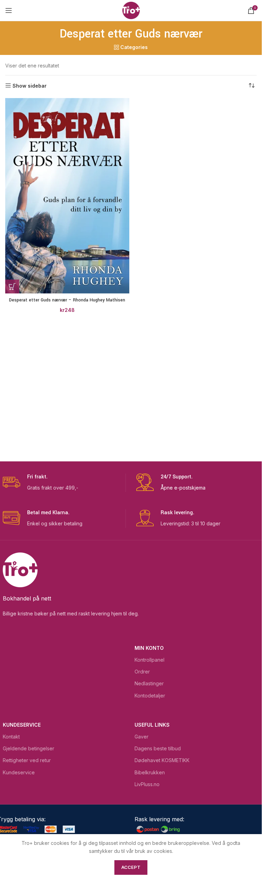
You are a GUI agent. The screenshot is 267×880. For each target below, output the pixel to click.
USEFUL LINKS (152, 725)
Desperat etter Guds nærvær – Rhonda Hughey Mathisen (67, 300)
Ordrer (142, 672)
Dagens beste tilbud (158, 748)
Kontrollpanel (149, 660)
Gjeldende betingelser (28, 748)
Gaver (141, 737)
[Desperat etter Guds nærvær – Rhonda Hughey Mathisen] (67, 196)
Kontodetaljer (150, 696)
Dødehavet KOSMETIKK (162, 760)
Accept (130, 867)
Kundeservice (22, 725)
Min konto (149, 648)
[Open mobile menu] (9, 10)
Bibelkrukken (150, 772)
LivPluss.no (147, 784)
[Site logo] (131, 10)
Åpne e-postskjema (183, 488)
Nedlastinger (149, 683)
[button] (12, 286)
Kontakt (11, 737)
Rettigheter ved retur (27, 760)
